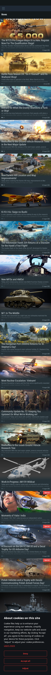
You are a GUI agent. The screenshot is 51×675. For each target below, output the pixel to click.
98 (4, 84)
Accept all (25, 661)
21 (4, 590)
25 (4, 185)
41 (4, 117)
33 (4, 320)
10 (4, 151)
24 (4, 522)
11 (4, 354)
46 (4, 219)
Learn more (9, 645)
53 (4, 387)
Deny (25, 653)
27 (4, 286)
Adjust (25, 668)
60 (4, 421)
